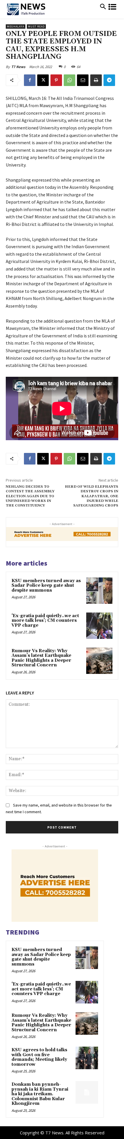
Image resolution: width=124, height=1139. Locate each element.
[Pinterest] (56, 80)
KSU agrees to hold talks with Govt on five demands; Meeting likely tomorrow (39, 1057)
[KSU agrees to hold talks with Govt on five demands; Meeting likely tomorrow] (87, 1058)
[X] (43, 80)
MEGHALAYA (15, 26)
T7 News (18, 66)
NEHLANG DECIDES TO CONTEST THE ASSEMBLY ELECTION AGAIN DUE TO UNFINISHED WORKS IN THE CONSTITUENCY (30, 496)
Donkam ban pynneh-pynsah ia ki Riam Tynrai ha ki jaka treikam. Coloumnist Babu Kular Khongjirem (40, 1094)
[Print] (96, 80)
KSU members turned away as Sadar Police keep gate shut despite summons (46, 585)
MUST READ (36, 26)
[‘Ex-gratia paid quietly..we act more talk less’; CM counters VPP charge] (99, 626)
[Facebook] (29, 80)
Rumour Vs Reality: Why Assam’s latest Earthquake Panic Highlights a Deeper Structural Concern (41, 658)
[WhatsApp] (69, 80)
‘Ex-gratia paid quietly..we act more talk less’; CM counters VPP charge (45, 620)
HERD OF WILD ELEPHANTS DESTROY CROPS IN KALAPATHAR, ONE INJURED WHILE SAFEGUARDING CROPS (91, 496)
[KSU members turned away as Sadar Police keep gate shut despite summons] (99, 590)
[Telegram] (109, 80)
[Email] (83, 80)
